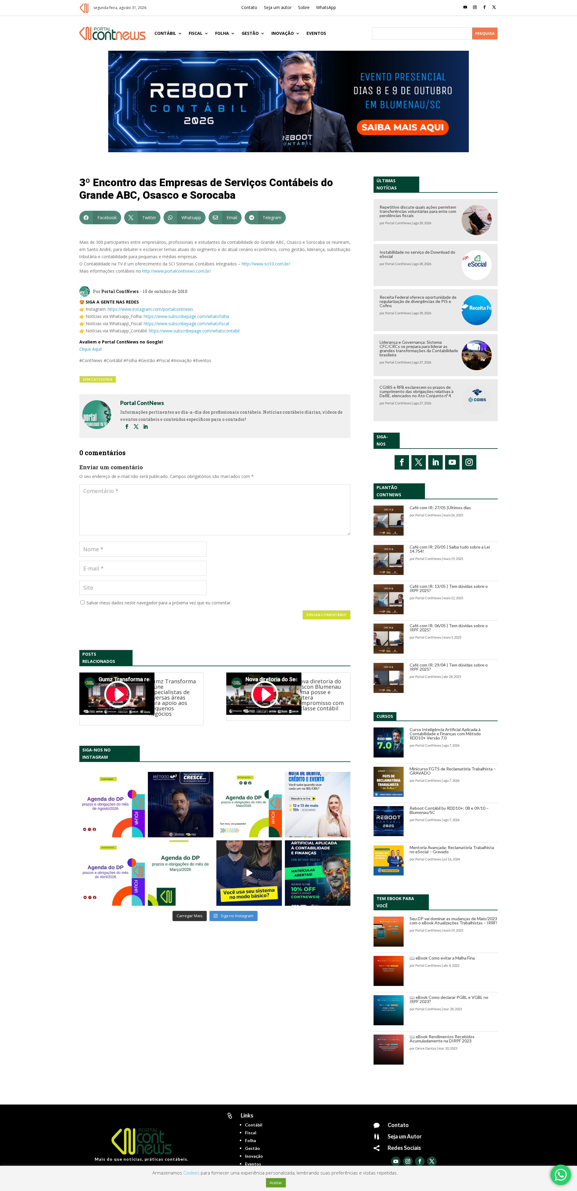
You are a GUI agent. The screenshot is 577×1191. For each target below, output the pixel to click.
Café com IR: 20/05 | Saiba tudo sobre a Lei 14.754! (450, 549)
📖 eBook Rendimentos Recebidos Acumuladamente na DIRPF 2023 (442, 1038)
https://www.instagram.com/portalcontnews (150, 309)
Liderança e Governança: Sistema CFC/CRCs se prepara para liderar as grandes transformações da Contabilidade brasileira (419, 348)
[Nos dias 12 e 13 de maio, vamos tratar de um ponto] (317, 804)
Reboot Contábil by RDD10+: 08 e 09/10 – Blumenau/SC (449, 810)
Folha (222, 33)
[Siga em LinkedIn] (435, 462)
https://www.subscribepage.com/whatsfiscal (186, 323)
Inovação (282, 33)
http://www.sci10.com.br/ (266, 264)
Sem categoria (98, 379)
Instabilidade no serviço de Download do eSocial (417, 254)
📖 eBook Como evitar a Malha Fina (442, 957)
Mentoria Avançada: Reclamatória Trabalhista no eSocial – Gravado (452, 849)
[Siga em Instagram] (474, 7)
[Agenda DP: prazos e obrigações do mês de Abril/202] (112, 873)
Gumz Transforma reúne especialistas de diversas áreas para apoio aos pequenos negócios (172, 697)
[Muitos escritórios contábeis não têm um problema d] (180, 804)
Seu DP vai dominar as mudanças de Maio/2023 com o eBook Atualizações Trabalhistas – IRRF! (453, 920)
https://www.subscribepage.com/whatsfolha (186, 316)
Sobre (304, 7)
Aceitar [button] (276, 1182)
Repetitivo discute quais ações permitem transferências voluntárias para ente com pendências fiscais (418, 211)
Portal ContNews (120, 291)
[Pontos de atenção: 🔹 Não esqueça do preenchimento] (112, 804)
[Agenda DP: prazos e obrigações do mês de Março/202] (180, 873)
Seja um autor (278, 7)
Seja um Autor (405, 1136)
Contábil (165, 33)
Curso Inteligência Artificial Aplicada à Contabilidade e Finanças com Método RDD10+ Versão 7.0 (445, 733)
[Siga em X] (494, 7)
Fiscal (196, 33)
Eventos (316, 33)
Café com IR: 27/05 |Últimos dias (440, 507)
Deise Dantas (425, 1048)
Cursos (385, 716)
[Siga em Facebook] (484, 7)
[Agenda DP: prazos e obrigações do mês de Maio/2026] (249, 804)
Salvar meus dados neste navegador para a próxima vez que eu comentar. (159, 603)
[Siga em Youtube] (465, 7)
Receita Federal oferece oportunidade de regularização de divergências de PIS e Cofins (418, 301)
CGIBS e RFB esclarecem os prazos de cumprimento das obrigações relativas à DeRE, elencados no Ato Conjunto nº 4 (416, 391)
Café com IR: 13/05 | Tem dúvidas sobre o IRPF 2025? (449, 588)
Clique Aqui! (90, 349)
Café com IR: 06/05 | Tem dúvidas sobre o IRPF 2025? (449, 627)
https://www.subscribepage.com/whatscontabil (194, 331)
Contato (249, 7)
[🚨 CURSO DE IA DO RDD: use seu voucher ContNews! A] (317, 873)
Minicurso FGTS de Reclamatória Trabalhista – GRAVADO (453, 770)
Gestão (250, 33)
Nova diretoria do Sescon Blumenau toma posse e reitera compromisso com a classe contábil (319, 695)
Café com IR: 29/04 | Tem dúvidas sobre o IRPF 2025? (449, 667)
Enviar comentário (327, 614)
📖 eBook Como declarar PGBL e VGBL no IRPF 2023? (449, 999)
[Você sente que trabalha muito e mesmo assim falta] (249, 873)
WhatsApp (326, 7)
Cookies (191, 1173)
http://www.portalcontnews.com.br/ (176, 271)
